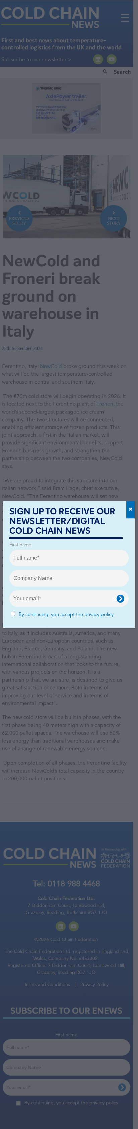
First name (20, 545)
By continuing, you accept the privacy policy (66, 614)
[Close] (130, 509)
